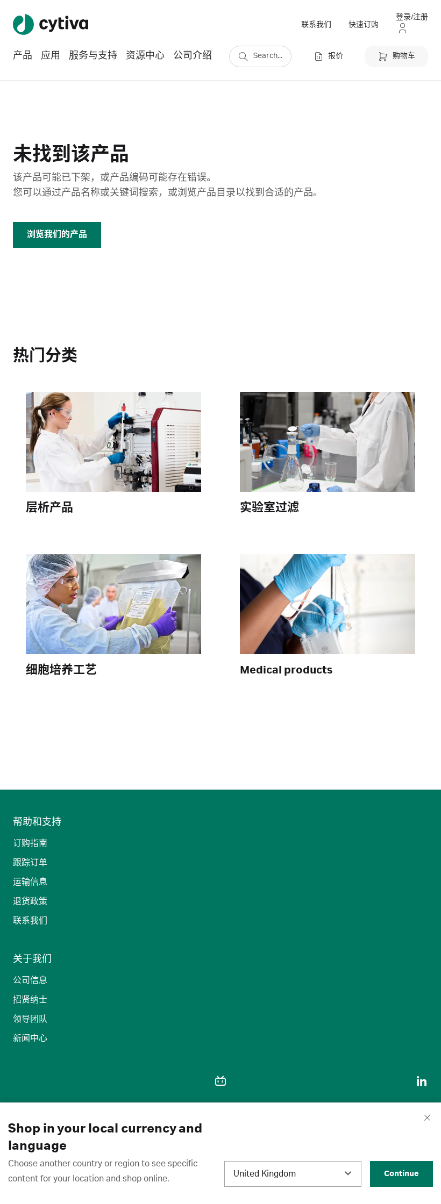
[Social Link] (19, 1080)
